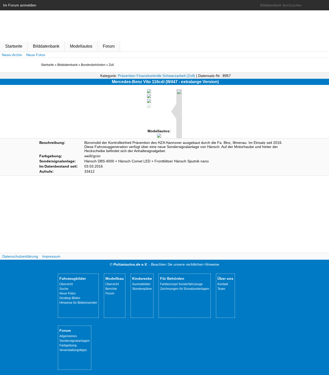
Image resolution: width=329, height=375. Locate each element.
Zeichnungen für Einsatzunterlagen (184, 289)
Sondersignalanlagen (74, 341)
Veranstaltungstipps (73, 350)
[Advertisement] (164, 214)
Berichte (111, 289)
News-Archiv (12, 55)
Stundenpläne (142, 289)
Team (221, 289)
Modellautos (81, 46)
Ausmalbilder (141, 284)
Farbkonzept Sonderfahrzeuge (181, 284)
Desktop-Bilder (69, 298)
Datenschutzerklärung (20, 256)
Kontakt (222, 284)
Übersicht (66, 284)
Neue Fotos (35, 55)
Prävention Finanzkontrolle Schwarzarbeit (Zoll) (156, 76)
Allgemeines (68, 336)
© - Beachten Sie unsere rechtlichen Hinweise (164, 264)
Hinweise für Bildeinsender (78, 302)
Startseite (13, 46)
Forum (109, 46)
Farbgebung (68, 345)
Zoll (111, 65)
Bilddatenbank (46, 46)
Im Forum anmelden (19, 5)
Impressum (51, 256)
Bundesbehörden (93, 65)
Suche (63, 289)
